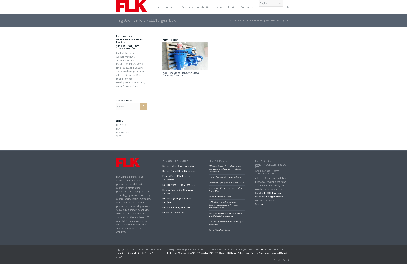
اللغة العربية (205, 253)
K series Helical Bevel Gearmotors (178, 165)
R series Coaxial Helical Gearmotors (179, 171)
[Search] (288, 7)
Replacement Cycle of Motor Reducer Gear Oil (226, 182)
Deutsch (131, 253)
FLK (118, 128)
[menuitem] (158, 7)
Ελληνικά (283, 253)
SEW (118, 135)
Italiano (234, 253)
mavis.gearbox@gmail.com (130, 71)
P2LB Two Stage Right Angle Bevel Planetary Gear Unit (181, 74)
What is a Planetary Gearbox (220, 196)
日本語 (221, 253)
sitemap (263, 249)
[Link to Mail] (288, 260)
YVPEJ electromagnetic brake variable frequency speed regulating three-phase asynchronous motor (223, 205)
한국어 (228, 253)
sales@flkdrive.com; (133, 67)
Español (148, 253)
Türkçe (181, 253)
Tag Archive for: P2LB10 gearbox (146, 20)
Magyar (268, 253)
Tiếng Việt (196, 253)
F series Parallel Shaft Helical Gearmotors (176, 178)
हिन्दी (122, 256)
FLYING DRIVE (123, 132)
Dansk (261, 253)
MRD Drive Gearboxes (173, 212)
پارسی (118, 256)
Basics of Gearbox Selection (219, 230)
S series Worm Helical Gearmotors (179, 184)
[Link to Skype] (283, 260)
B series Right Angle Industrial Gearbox (176, 200)
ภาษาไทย (188, 253)
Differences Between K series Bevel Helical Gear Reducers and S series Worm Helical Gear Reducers (225, 169)
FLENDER (121, 125)
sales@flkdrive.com (272, 192)
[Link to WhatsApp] (279, 260)
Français (155, 253)
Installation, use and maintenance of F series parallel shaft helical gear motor (226, 214)
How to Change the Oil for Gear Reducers (225, 177)
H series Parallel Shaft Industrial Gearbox (177, 191)
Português (139, 253)
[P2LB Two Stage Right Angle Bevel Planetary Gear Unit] (185, 69)
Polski (255, 253)
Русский (163, 253)
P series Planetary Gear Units (176, 207)
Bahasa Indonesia (245, 253)
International (121, 253)
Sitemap (259, 203)
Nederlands (172, 253)
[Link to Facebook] (274, 260)
